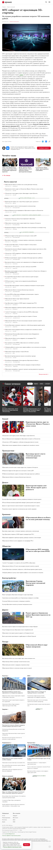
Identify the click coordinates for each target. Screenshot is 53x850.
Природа (15, 220)
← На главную (6, 175)
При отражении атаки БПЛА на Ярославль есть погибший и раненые (22, 342)
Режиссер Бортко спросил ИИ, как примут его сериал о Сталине (21, 316)
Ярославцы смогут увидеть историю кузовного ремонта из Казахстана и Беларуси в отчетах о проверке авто (25, 271)
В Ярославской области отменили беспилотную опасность (19, 290)
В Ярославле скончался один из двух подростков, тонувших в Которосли (23, 223)
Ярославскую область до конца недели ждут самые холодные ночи (18, 658)
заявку (21, 75)
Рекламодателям (6, 817)
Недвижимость (6, 742)
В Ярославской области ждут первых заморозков (17, 298)
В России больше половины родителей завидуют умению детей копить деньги (21, 502)
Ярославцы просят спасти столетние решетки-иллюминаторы (20, 206)
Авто (14, 282)
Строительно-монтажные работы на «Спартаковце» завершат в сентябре (20, 598)
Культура (15, 278)
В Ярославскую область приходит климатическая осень (16, 661)
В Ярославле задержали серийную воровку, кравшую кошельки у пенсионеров (24, 307)
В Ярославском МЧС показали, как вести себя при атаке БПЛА (20, 266)
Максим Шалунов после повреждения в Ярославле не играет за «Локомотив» (24, 210)
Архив (3, 821)
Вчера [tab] (41, 383)
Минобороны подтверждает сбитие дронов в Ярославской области (21, 360)
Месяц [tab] (30, 383)
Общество (15, 268)
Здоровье (15, 250)
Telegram (15, 815)
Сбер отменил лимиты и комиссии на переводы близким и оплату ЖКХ (36, 692)
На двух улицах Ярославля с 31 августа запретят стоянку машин (21, 244)
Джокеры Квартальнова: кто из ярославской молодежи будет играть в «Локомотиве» (32, 410)
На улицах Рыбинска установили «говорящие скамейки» (16, 601)
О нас (3, 815)
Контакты (4, 819)
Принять (26, 844)
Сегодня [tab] (47, 383)
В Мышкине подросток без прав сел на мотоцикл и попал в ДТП (21, 235)
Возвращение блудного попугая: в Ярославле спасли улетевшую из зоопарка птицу (25, 227)
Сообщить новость (44, 148)
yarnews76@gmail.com (10, 833)
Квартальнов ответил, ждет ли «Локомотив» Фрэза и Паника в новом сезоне (24, 189)
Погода (14, 300)
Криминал (15, 186)
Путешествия (31, 742)
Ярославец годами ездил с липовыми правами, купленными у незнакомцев (23, 240)
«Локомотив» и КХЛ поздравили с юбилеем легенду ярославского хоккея (23, 253)
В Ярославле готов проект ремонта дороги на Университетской (18, 633)
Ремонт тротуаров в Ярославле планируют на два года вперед (17, 594)
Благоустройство (9, 578)
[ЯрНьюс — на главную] (7, 2)
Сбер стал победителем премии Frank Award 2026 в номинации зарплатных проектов (13, 792)
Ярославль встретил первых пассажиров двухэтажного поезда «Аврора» (20, 626)
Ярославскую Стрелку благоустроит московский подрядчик (35, 583)
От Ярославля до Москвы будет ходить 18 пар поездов (38, 759)
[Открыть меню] (49, 2)
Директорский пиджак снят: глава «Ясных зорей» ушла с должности (21, 201)
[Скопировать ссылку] (49, 141)
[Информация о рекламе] (48, 198)
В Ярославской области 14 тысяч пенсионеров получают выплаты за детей (23, 320)
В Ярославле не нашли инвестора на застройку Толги (13, 762)
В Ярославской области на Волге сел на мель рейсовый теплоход (21, 184)
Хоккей (14, 190)
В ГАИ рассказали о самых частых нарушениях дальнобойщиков (21, 281)
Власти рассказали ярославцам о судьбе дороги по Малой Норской (19, 636)
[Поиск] (46, 2)
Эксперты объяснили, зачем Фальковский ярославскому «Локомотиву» (10, 410)
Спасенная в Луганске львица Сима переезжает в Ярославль (20, 218)
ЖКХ (28, 676)
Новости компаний (11, 7)
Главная (4, 7)
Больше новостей (43, 374)
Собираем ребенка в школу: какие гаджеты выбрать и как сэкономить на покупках (25, 347)
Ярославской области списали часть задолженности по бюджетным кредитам (24, 262)
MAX (14, 821)
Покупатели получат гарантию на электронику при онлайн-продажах (19, 509)
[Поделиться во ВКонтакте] (46, 141)
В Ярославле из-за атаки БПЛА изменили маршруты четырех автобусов (22, 364)
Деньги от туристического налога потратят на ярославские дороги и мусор (20, 505)
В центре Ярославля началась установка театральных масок (17, 604)
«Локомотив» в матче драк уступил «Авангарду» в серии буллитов (21, 193)
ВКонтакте (15, 817)
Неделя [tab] (36, 383)
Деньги (14, 203)
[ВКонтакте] (7, 148)
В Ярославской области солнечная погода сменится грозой (17, 668)
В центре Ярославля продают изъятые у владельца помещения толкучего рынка (24, 285)
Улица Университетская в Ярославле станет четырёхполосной (17, 629)
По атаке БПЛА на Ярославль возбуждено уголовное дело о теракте (22, 294)
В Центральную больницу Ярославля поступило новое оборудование (22, 334)
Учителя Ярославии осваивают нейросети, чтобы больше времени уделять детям (25, 325)
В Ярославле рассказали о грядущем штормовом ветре (15, 664)
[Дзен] (4, 148)
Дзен (14, 819)
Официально (16, 246)
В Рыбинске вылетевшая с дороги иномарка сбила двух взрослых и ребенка (24, 257)
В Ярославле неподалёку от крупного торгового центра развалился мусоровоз (24, 369)
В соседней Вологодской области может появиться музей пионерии (21, 276)
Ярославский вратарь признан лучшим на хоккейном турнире (20, 356)
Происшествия (16, 207)
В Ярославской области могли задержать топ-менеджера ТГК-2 (20, 338)
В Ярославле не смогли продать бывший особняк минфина (12, 759)
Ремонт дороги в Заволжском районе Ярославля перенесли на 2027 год (38, 615)
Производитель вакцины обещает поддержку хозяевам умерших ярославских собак (25, 249)
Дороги (5, 610)
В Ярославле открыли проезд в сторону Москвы (17, 351)
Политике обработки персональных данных (12, 847)
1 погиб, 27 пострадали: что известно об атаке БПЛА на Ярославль (21, 312)
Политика (15, 263)
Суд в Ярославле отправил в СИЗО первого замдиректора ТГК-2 (21, 303)
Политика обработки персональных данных (11, 835)
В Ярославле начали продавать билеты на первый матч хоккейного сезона (23, 329)
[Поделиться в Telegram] (42, 141)
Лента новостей (10, 182)
